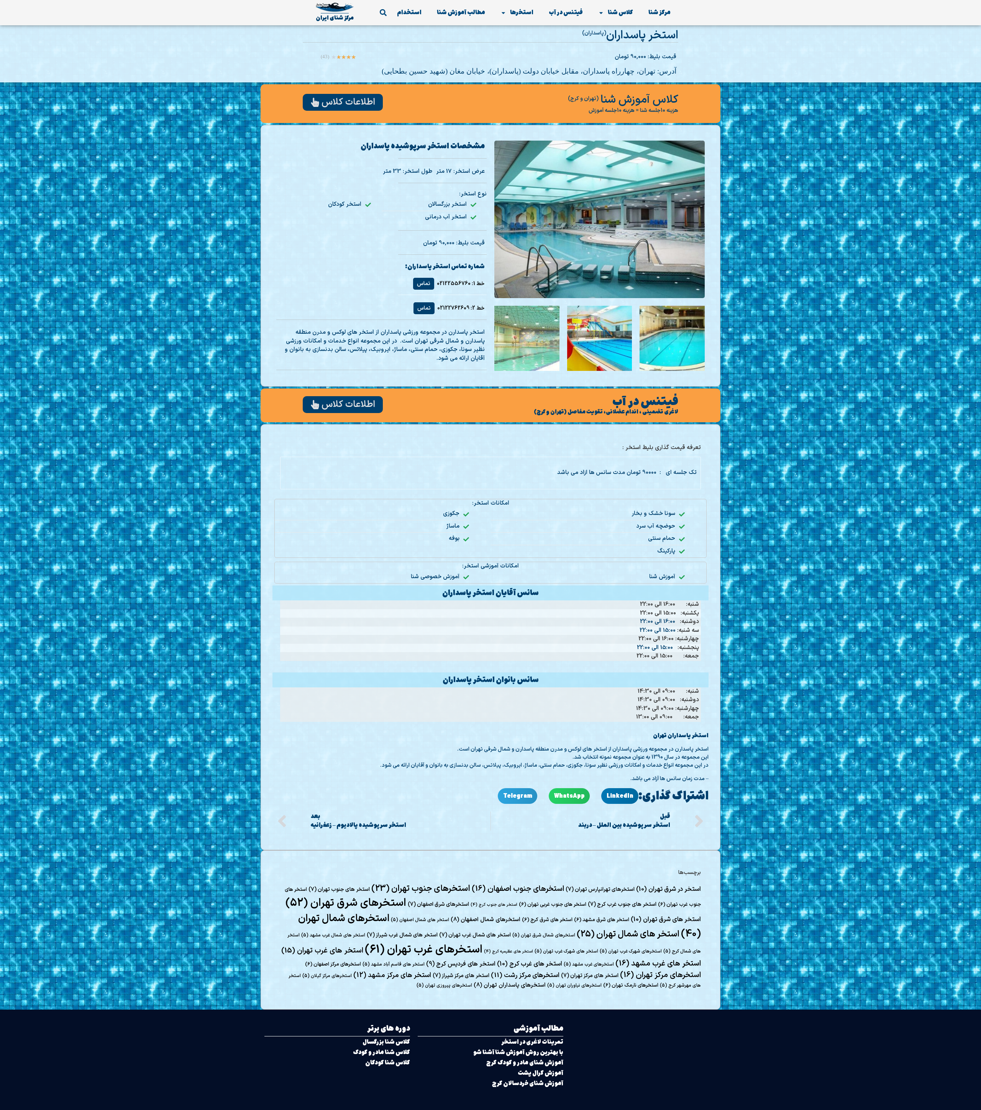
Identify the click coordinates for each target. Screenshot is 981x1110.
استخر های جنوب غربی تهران (552, 904)
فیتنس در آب (566, 12)
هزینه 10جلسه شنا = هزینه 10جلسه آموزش (633, 111)
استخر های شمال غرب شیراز (402, 935)
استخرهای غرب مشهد (589, 964)
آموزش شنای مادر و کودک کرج (524, 1062)
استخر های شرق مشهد (601, 920)
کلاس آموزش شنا (639, 100)
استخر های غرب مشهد (658, 963)
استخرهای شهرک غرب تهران (631, 951)
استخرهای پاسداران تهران (510, 985)
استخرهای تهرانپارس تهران (600, 889)
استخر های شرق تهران (666, 919)
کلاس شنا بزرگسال (386, 1042)
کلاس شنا (620, 12)
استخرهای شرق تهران (345, 903)
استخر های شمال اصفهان (420, 920)
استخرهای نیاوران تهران (574, 985)
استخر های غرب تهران (322, 950)
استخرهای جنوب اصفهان (518, 889)
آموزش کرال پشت (540, 1073)
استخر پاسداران (642, 35)
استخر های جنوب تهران (339, 889)
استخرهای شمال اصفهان (485, 919)
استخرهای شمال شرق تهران (543, 935)
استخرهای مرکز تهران (660, 975)
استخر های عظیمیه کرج (508, 951)
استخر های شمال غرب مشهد (333, 935)
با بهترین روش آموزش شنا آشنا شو (518, 1052)
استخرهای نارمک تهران (630, 985)
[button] (383, 13)
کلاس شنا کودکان (387, 1062)
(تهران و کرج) (583, 99)
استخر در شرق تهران (668, 889)
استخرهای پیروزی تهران (444, 985)
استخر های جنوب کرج (494, 905)
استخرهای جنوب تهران (420, 888)
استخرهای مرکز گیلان (327, 975)
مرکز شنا (659, 12)
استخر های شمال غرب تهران (475, 935)
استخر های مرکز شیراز (461, 976)
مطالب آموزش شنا (461, 12)
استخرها (521, 12)
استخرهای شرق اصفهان (438, 904)
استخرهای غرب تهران (423, 949)
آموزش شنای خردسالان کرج (527, 1083)
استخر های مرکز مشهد (392, 975)
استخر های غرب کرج (529, 964)
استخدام (409, 12)
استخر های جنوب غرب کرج (622, 904)
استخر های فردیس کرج (460, 964)
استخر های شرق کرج (547, 920)
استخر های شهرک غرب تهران (566, 951)
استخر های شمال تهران (628, 934)
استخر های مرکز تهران (589, 976)
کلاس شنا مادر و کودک (381, 1052)
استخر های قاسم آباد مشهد (394, 964)
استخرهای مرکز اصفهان (333, 964)
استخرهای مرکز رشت (525, 975)
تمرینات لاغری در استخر (532, 1042)
